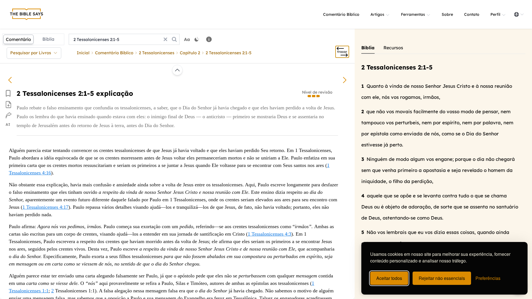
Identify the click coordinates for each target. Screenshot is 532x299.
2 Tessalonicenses (156, 52)
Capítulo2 (190, 52)
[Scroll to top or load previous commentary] (177, 70)
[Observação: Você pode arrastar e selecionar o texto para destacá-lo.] (208, 39)
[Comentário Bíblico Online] (26, 14)
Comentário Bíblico (341, 14)
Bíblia (48, 39)
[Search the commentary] (174, 39)
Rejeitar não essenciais (442, 278)
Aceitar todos (389, 278)
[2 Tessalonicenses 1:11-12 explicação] (10, 80)
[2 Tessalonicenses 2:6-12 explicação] (344, 80)
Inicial (83, 52)
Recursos (393, 47)
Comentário (18, 39)
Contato (471, 14)
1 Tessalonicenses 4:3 (269, 234)
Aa (187, 39)
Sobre (447, 14)
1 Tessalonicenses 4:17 (45, 207)
